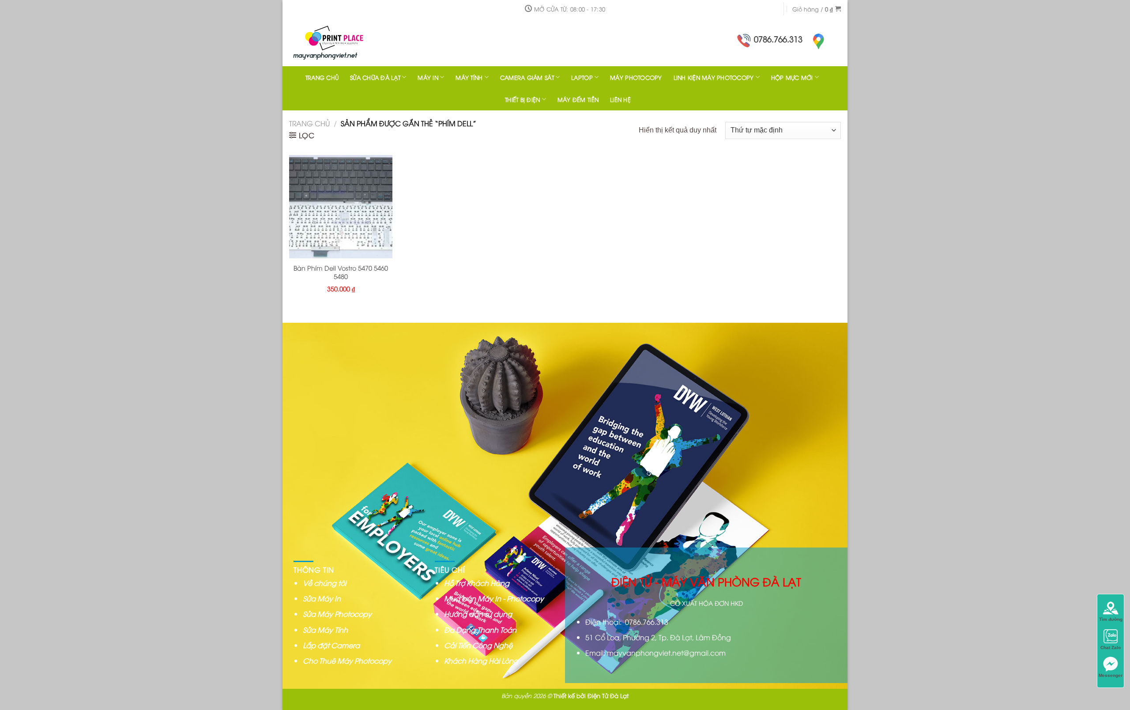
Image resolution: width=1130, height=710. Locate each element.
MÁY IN (428, 77)
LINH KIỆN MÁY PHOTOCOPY (714, 77)
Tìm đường (1110, 619)
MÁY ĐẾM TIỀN (578, 99)
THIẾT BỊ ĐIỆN (522, 99)
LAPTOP (582, 77)
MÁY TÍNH (469, 77)
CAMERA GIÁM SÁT (527, 77)
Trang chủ (309, 123)
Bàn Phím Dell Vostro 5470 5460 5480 (341, 272)
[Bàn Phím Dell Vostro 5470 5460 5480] (340, 206)
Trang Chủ (322, 77)
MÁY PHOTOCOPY (636, 77)
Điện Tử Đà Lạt (608, 695)
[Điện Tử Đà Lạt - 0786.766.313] (346, 42)
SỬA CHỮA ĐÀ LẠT (375, 77)
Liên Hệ (620, 99)
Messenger (1110, 675)
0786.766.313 (778, 38)
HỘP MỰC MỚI (792, 77)
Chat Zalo (1110, 647)
